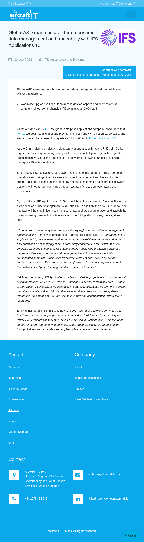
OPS (11, 442)
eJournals (14, 377)
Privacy (79, 388)
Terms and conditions (87, 377)
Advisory (13, 410)
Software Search (18, 388)
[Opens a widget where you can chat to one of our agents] (130, 535)
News (12, 421)
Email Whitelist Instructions (91, 399)
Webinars (14, 367)
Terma (21, 133)
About (78, 367)
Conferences (16, 399)
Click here (71, 74)
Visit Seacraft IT (18, 3)
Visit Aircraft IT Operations (116, 3)
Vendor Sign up (18, 431)
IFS (47, 129)
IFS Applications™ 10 (102, 138)
